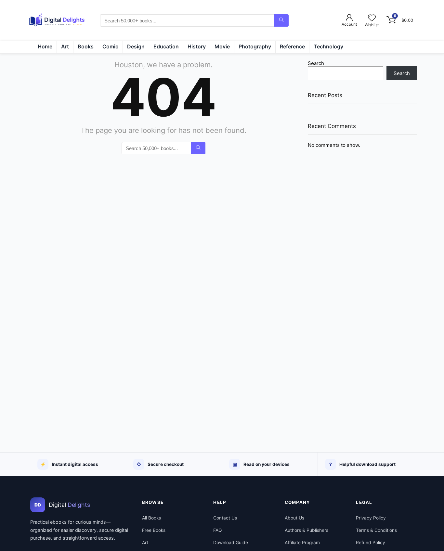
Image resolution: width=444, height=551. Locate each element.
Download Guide (230, 542)
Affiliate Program (302, 542)
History (197, 46)
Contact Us (225, 517)
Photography (255, 46)
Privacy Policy (371, 517)
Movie (222, 46)
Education (166, 46)
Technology (328, 46)
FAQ (217, 530)
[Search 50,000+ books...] (281, 20)
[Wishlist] (372, 18)
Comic (110, 46)
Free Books (153, 530)
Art (65, 46)
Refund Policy (370, 542)
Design (136, 46)
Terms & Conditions (376, 530)
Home (45, 46)
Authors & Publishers (306, 530)
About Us (294, 517)
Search (316, 63)
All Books (151, 517)
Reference (292, 46)
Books (86, 46)
